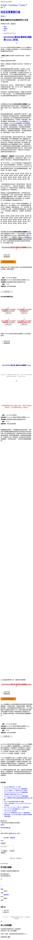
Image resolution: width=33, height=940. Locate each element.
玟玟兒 (2, 824)
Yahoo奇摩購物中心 (24, 121)
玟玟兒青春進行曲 (10, 12)
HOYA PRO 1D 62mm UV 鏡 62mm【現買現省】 (17, 807)
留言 (14, 833)
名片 (5, 30)
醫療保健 (13, 23)
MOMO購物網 (4, 123)
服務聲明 (16, 918)
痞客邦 (10, 833)
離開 (9, 937)
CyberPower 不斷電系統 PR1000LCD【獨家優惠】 (17, 812)
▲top (2, 840)
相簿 (5, 26)
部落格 (5, 28)
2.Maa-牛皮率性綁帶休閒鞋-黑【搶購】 (14, 801)
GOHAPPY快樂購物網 (16, 123)
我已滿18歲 (3, 937)
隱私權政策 (27, 917)
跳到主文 (3, 16)
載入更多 (3, 843)
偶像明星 (12, 837)
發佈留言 (3, 852)
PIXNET (7, 917)
